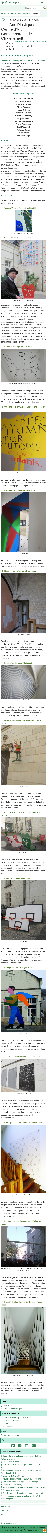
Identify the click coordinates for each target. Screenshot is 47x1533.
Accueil (3, 13)
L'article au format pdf (12, 1409)
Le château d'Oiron (11, 1462)
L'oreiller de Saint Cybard (13, 1476)
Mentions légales (7, 1519)
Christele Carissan (11, 1435)
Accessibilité (5, 1515)
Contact (4, 1510)
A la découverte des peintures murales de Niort (23, 1493)
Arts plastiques (16, 3)
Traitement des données (8, 1523)
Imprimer (7, 1406)
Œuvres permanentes (23, 13)
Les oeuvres (7, 1426)
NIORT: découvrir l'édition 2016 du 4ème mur (22, 1479)
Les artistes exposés (11, 1421)
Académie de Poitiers (10, 1527)
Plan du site (5, 1506)
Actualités (11, 13)
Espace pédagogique (32, 1530)
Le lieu (5, 1423)
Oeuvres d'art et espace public (15, 1418)
